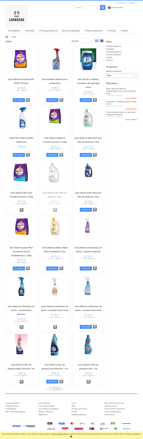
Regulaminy (43, 414)
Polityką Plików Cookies (60, 434)
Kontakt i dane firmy (79, 409)
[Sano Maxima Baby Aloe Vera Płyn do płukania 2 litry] (88, 121)
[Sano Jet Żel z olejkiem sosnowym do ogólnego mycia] (88, 62)
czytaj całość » (131, 98)
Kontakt (74, 412)
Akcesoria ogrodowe (113, 54)
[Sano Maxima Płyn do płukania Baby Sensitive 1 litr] (21, 348)
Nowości (109, 57)
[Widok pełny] (101, 41)
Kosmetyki (110, 49)
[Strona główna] (17, 16)
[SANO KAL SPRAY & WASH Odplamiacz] (21, 121)
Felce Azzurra (109, 414)
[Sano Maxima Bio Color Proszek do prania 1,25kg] (21, 176)
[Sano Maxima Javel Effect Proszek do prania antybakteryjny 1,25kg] (21, 231)
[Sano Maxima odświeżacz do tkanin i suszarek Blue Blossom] (21, 289)
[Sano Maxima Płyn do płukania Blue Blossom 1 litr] (55, 348)
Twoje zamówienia (12, 403)
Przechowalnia (11, 409)
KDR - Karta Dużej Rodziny (15, 412)
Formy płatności (44, 403)
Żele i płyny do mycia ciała (114, 403)
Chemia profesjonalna (112, 412)
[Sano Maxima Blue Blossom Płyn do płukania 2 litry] (88, 176)
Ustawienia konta (12, 406)
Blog (73, 406)
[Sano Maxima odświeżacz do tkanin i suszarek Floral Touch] (55, 289)
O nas (74, 403)
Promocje (109, 60)
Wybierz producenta (113, 71)
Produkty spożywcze (113, 46)
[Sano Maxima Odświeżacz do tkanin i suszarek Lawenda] (88, 231)
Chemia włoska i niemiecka (114, 409)
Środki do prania (110, 406)
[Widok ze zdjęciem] (96, 41)
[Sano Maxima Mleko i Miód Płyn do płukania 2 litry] (55, 231)
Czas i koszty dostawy (47, 406)
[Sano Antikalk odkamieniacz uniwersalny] (55, 62)
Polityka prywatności (79, 414)
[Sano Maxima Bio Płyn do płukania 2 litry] (55, 176)
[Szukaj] (102, 7)
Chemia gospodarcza (114, 52)
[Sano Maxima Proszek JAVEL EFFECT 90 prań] (21, 62)
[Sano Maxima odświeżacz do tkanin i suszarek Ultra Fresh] (88, 289)
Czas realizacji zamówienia (49, 409)
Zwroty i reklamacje (46, 412)
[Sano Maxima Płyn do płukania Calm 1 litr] (88, 348)
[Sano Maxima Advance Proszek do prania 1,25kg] (55, 121)
